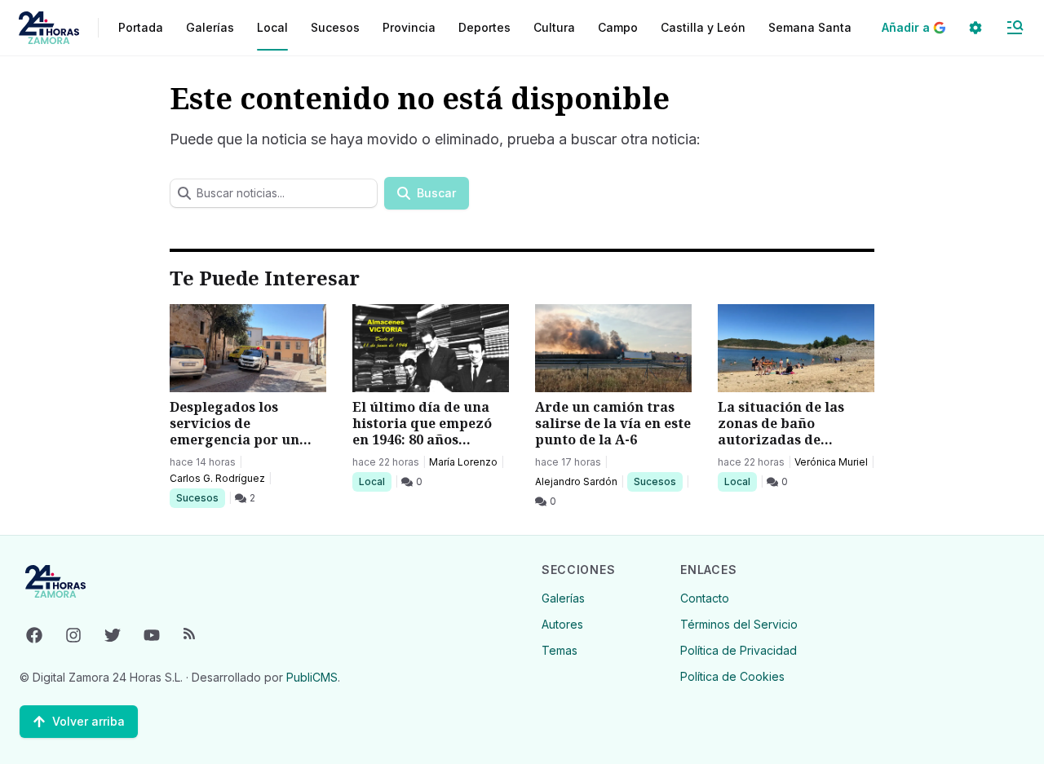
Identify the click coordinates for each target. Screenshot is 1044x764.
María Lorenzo (463, 462)
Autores (562, 624)
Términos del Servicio (739, 624)
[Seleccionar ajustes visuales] (975, 28)
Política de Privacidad (738, 650)
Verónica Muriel (831, 462)
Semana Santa (810, 27)
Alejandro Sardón (576, 481)
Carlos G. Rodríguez (217, 478)
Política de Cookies (732, 676)
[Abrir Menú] (1014, 27)
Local (375, 481)
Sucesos (200, 497)
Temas (559, 650)
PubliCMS (312, 677)
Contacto (704, 598)
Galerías (210, 27)
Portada (140, 27)
